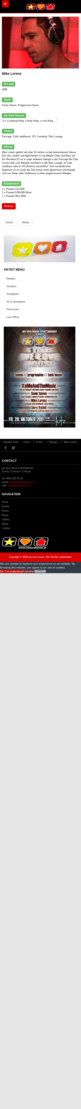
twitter (13, 448)
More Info (40, 571)
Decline (29, 571)
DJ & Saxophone (16, 301)
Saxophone (13, 293)
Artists (39, 442)
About (5, 523)
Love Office (13, 317)
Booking (8, 206)
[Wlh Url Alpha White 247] (25, 543)
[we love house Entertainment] (40, 6)
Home (26, 442)
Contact (6, 528)
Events (6, 506)
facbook (6, 448)
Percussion (13, 309)
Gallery (6, 519)
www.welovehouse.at (19, 485)
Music (5, 515)
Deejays (11, 278)
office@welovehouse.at (22, 482)
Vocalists (12, 286)
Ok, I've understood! (12, 571)
